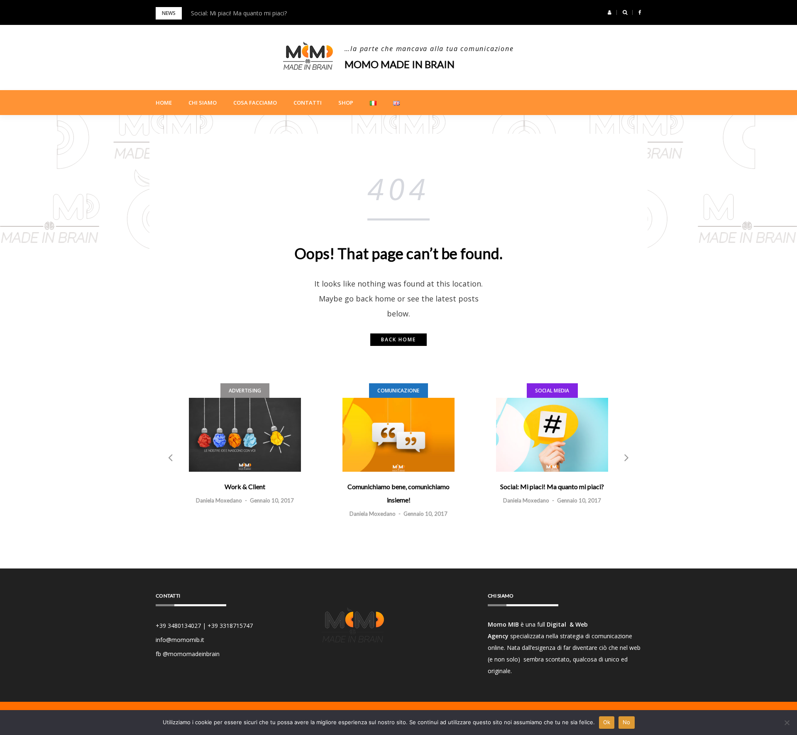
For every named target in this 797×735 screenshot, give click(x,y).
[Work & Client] (245, 435)
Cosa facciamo (255, 102)
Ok (607, 722)
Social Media (552, 390)
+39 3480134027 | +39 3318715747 (204, 626)
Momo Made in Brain (400, 64)
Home (164, 102)
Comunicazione (398, 390)
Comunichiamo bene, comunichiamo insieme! (398, 493)
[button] (609, 12)
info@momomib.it (180, 640)
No (627, 722)
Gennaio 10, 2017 (272, 500)
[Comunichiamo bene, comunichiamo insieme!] (398, 435)
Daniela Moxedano (219, 500)
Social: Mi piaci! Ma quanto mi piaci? (239, 13)
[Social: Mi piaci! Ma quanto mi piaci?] (552, 435)
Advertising (245, 390)
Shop (345, 102)
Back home (398, 339)
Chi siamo (202, 102)
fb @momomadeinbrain (188, 654)
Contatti (307, 102)
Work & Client (245, 486)
